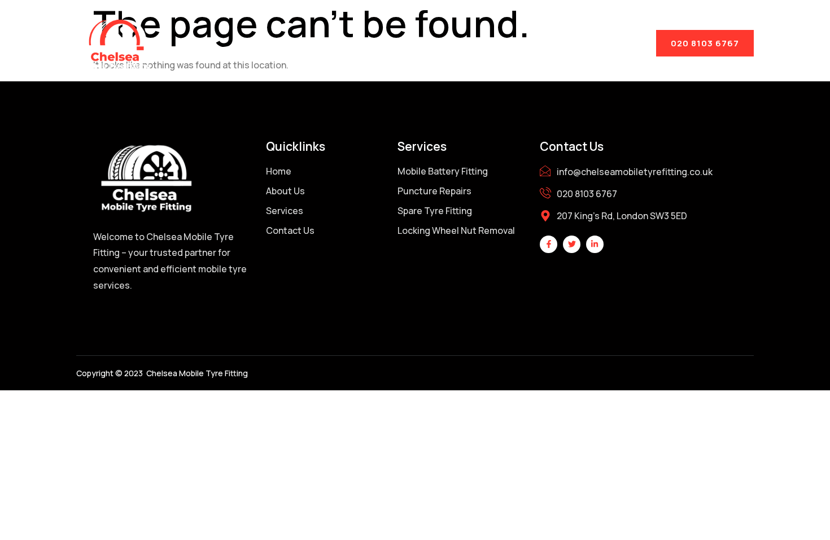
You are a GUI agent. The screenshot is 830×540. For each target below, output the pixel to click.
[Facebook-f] (548, 244)
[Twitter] (571, 244)
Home (266, 43)
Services (419, 43)
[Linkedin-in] (595, 244)
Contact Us (508, 43)
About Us (338, 43)
